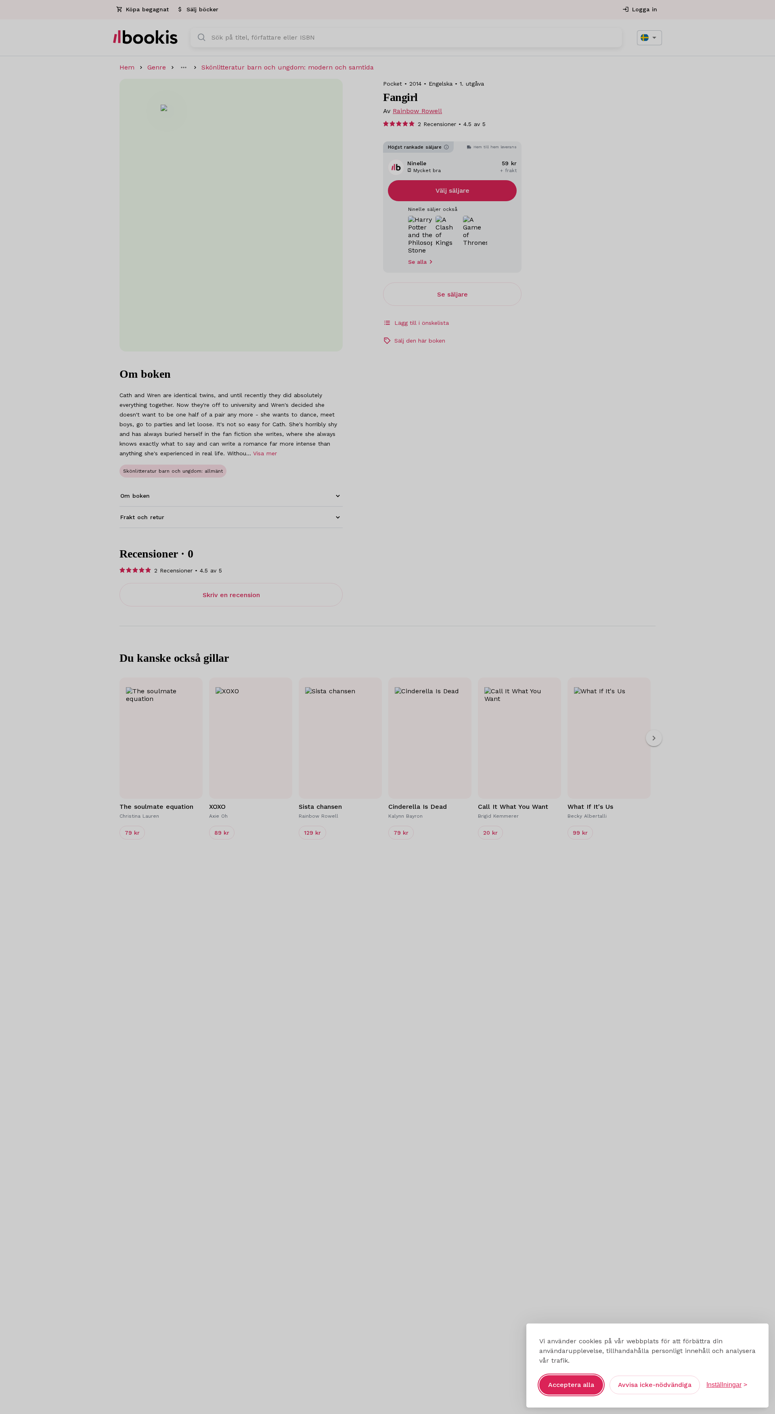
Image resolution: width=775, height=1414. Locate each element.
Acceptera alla (571, 1385)
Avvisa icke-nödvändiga (654, 1385)
